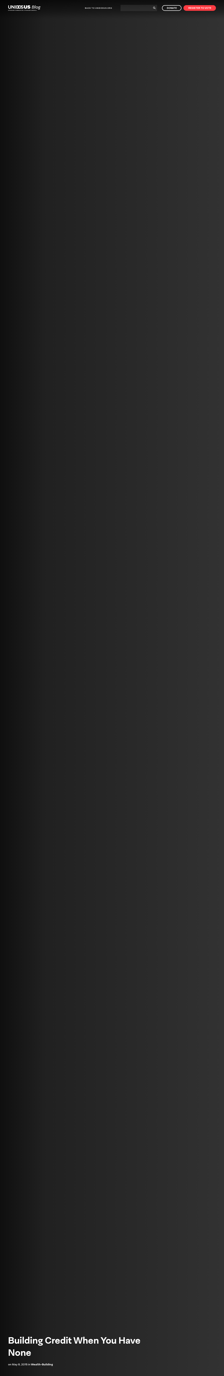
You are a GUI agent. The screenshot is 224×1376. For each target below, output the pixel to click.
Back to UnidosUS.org (98, 8)
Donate (172, 8)
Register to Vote (199, 8)
